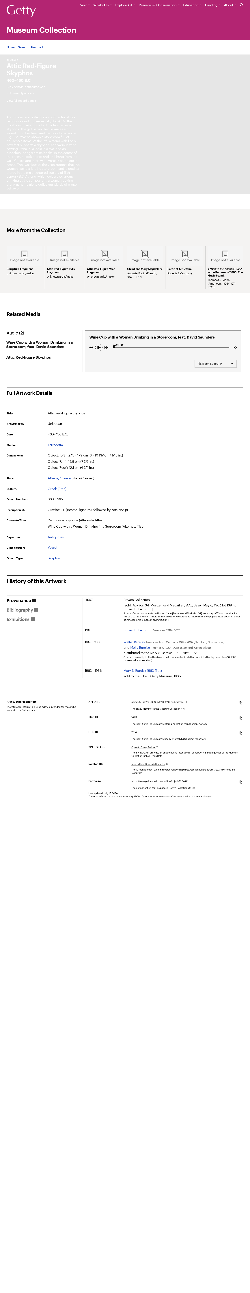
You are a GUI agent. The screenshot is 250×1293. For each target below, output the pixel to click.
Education (191, 5)
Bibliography (20, 609)
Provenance (19, 600)
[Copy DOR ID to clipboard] (240, 733)
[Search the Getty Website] (241, 5)
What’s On (101, 5)
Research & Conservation (158, 5)
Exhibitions (18, 619)
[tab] (45, 600)
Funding (211, 5)
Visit (83, 5)
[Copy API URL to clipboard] (240, 702)
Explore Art (123, 5)
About (228, 5)
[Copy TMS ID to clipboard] (240, 718)
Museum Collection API (172, 708)
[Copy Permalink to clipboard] (240, 782)
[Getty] (21, 11)
